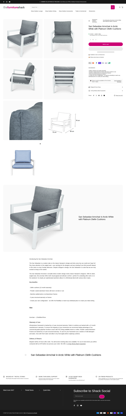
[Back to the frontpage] (89, 20)
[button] (106, 49)
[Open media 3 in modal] (23, 79)
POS (24, 413)
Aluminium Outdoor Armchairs (94, 21)
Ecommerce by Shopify (32, 413)
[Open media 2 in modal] (63, 38)
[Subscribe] (101, 396)
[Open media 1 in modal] (23, 38)
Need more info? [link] (119, 95)
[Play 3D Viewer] (40, 143)
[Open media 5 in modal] (23, 120)
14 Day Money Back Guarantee (76, 344)
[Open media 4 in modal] (63, 79)
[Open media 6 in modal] (63, 120)
